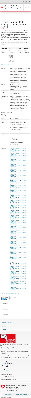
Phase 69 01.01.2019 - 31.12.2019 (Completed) (18, 164)
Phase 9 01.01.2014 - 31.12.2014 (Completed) (18, 277)
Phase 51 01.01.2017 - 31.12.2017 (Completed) (18, 178)
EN (29, 1)
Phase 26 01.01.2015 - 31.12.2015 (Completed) (18, 235)
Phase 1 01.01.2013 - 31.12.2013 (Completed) (18, 289)
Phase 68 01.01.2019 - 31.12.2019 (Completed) (18, 166)
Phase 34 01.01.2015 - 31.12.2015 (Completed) (18, 216)
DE (20, 1)
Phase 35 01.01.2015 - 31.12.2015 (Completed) (18, 213)
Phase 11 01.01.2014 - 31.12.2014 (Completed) (18, 272)
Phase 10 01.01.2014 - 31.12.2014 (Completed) (18, 274)
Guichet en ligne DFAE (6, 322)
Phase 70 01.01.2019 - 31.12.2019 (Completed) (18, 161)
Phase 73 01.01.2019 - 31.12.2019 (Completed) (18, 154)
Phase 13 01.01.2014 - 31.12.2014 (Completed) (18, 267)
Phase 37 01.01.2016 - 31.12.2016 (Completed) (18, 208)
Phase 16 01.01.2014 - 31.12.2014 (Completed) (18, 258)
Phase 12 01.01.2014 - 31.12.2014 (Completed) (18, 269)
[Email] (9, 298)
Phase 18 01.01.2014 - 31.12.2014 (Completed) (18, 253)
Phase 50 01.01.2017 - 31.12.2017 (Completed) (18, 181)
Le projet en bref (6, 64)
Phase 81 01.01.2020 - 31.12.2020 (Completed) (18, 149)
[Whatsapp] (8, 298)
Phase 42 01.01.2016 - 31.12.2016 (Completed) (18, 196)
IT (23, 1)
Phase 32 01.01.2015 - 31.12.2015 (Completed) (18, 221)
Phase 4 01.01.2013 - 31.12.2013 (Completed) (18, 282)
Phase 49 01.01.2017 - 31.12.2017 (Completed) (18, 183)
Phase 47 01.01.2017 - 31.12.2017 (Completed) (18, 188)
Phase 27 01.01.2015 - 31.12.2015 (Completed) (18, 233)
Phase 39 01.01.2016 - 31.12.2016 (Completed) (18, 203)
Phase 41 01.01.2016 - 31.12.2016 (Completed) (18, 198)
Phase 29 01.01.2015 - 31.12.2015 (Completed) (18, 228)
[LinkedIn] (5, 298)
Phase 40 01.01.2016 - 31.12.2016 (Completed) (18, 201)
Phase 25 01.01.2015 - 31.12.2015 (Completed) (18, 238)
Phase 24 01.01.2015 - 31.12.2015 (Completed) (18, 240)
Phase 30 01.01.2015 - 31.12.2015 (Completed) (18, 226)
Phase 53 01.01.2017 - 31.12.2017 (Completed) (18, 173)
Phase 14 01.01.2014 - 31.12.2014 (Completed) (18, 264)
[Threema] (6, 298)
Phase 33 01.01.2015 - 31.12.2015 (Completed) (18, 218)
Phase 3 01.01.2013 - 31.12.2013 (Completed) (18, 284)
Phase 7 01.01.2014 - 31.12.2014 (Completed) (18, 279)
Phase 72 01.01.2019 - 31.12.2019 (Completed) (18, 156)
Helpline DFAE (5, 371)
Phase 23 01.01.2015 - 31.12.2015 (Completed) (18, 243)
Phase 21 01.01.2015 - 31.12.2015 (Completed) (18, 248)
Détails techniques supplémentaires (10, 293)
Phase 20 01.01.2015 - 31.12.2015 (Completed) (18, 250)
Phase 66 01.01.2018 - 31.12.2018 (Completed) (18, 168)
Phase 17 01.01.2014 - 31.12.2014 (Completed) (18, 255)
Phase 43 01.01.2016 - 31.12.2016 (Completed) (18, 193)
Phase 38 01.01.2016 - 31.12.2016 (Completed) (18, 206)
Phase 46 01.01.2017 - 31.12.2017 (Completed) (18, 191)
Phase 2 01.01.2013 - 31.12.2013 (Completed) (18, 286)
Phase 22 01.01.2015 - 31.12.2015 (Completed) (18, 245)
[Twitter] (3, 298)
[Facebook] (1, 298)
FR (26, 1)
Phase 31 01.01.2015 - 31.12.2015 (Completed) (18, 223)
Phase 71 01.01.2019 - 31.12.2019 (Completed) (18, 158)
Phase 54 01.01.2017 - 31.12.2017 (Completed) (18, 171)
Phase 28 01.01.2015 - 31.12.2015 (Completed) (18, 231)
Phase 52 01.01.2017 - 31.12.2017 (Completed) (18, 176)
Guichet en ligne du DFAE (8, 348)
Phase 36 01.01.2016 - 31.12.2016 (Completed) (18, 211)
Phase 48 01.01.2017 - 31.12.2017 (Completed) (18, 186)
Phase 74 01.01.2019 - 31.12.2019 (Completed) (18, 151)
